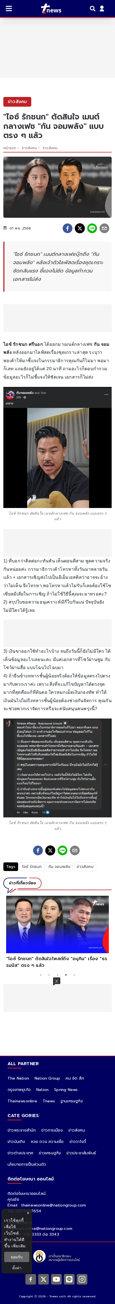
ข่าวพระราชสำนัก (22, 1130)
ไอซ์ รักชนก (32, 867)
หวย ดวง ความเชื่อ (47, 1142)
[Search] (93, 9)
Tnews (49, 1101)
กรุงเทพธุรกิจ (19, 1090)
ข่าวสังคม (29, 148)
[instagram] (82, 1279)
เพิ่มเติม (18, 1245)
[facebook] (68, 228)
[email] (104, 228)
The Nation (18, 1078)
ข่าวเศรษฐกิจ (50, 1153)
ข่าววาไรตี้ (78, 1142)
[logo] (47, 9)
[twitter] (80, 228)
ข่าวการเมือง (52, 1130)
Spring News (66, 1090)
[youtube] (56, 1279)
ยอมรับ (17, 1257)
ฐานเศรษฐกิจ (72, 1101)
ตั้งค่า (16, 1267)
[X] (43, 1279)
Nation (42, 1090)
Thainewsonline (22, 1101)
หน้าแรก (9, 148)
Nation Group (47, 1078)
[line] (92, 228)
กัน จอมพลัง (59, 867)
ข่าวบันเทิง (16, 1142)
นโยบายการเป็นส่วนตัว (27, 1164)
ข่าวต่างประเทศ (20, 1153)
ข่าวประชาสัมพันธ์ (81, 1153)
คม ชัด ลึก (75, 1078)
